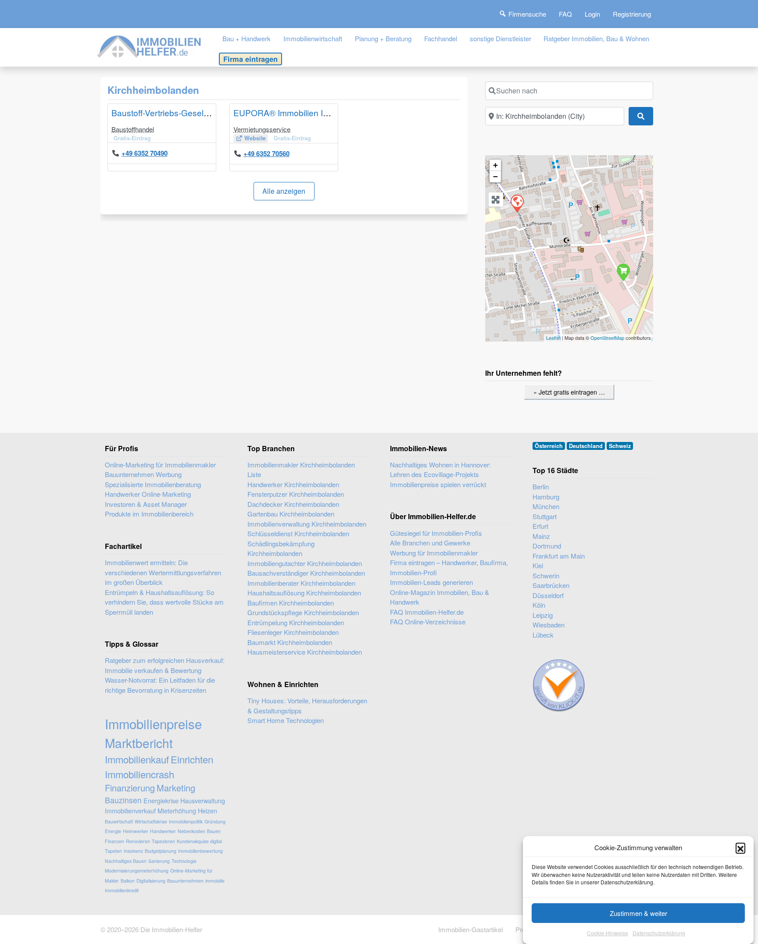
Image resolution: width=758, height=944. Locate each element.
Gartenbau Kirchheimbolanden (290, 513)
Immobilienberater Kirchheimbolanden (301, 583)
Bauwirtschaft (119, 821)
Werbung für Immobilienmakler (434, 552)
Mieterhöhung (176, 810)
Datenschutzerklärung (659, 933)
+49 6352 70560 (266, 153)
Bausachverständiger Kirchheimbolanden (306, 572)
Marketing (176, 787)
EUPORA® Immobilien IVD (284, 112)
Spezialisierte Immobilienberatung (153, 484)
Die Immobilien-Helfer (171, 929)
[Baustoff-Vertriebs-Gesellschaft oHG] (623, 272)
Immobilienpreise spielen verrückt (438, 484)
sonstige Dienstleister (500, 38)
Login (592, 13)
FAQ (565, 13)
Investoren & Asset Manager (146, 504)
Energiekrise (161, 800)
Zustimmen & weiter (638, 913)
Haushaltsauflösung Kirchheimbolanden (304, 592)
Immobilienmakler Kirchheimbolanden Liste (301, 469)
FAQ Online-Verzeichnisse (427, 621)
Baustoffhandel (132, 129)
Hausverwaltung (202, 800)
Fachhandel (440, 38)
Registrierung (632, 13)
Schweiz (620, 446)
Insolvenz (133, 851)
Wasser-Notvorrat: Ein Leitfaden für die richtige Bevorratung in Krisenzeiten (160, 685)
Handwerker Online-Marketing (148, 494)
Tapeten (113, 851)
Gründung (214, 821)
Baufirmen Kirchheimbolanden (290, 602)
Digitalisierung (150, 880)
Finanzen (114, 841)
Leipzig (543, 615)
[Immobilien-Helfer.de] (149, 45)
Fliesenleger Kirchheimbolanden (293, 632)
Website (255, 138)
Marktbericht (139, 743)
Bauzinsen (123, 799)
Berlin (541, 486)
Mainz (541, 536)
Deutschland (586, 446)
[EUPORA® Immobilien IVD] (517, 203)
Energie (113, 831)
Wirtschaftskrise (151, 821)
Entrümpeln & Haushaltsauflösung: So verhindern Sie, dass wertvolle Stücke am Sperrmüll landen (164, 602)
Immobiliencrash (139, 774)
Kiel (538, 565)
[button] (740, 847)
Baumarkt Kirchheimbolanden (289, 642)
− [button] (495, 176)
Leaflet (553, 337)
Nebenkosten (191, 831)
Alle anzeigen (283, 191)
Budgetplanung (160, 851)
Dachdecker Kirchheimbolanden (293, 504)
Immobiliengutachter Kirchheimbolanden (304, 563)
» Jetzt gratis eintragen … (569, 391)
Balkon (128, 880)
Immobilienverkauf (130, 810)
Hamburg (546, 496)
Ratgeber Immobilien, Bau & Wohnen (596, 38)
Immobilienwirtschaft (312, 38)
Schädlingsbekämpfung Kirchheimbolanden (281, 548)
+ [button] (495, 165)
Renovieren (138, 841)
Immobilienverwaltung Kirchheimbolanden (306, 523)
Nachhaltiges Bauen (126, 861)
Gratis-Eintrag (132, 138)
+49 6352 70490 (145, 153)
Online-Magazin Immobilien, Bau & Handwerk (439, 597)
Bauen (214, 831)
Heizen (207, 810)
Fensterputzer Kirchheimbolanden (295, 494)
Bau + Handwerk (246, 38)
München (546, 506)
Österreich (549, 446)
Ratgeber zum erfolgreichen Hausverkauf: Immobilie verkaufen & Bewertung (165, 665)
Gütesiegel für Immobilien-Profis (436, 533)
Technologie (184, 861)
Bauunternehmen (185, 880)
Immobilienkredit (122, 890)
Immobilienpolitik (186, 821)
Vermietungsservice (261, 129)
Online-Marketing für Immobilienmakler (160, 464)
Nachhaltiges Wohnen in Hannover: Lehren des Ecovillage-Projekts (440, 469)
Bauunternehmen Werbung (143, 474)
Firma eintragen (250, 58)
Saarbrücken (551, 585)
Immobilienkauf (137, 759)
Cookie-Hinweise (607, 933)
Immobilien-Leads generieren (431, 582)
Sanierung (159, 861)
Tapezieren (163, 841)
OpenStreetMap (607, 337)
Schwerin (546, 575)
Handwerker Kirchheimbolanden (293, 484)
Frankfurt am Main (559, 555)
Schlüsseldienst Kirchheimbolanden (298, 533)
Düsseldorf (548, 595)
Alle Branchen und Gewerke (430, 542)
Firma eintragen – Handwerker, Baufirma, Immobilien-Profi (449, 567)
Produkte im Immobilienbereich (149, 513)
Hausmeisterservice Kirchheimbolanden (304, 651)
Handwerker (163, 831)
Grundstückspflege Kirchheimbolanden (303, 612)
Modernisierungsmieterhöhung (136, 870)
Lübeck (543, 634)
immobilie (215, 880)
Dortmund (547, 545)
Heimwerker (135, 831)
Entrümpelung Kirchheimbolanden (295, 622)
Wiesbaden (549, 624)
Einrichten (192, 759)
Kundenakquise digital (199, 841)
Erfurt (540, 526)
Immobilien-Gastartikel (470, 929)
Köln (539, 604)
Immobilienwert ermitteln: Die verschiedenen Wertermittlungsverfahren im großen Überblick (163, 572)
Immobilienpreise (153, 723)
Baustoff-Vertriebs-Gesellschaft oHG (179, 112)
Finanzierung (130, 787)
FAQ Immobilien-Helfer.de (427, 611)
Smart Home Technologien (285, 720)
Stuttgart (545, 516)
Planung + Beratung (383, 38)
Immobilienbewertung (200, 851)
